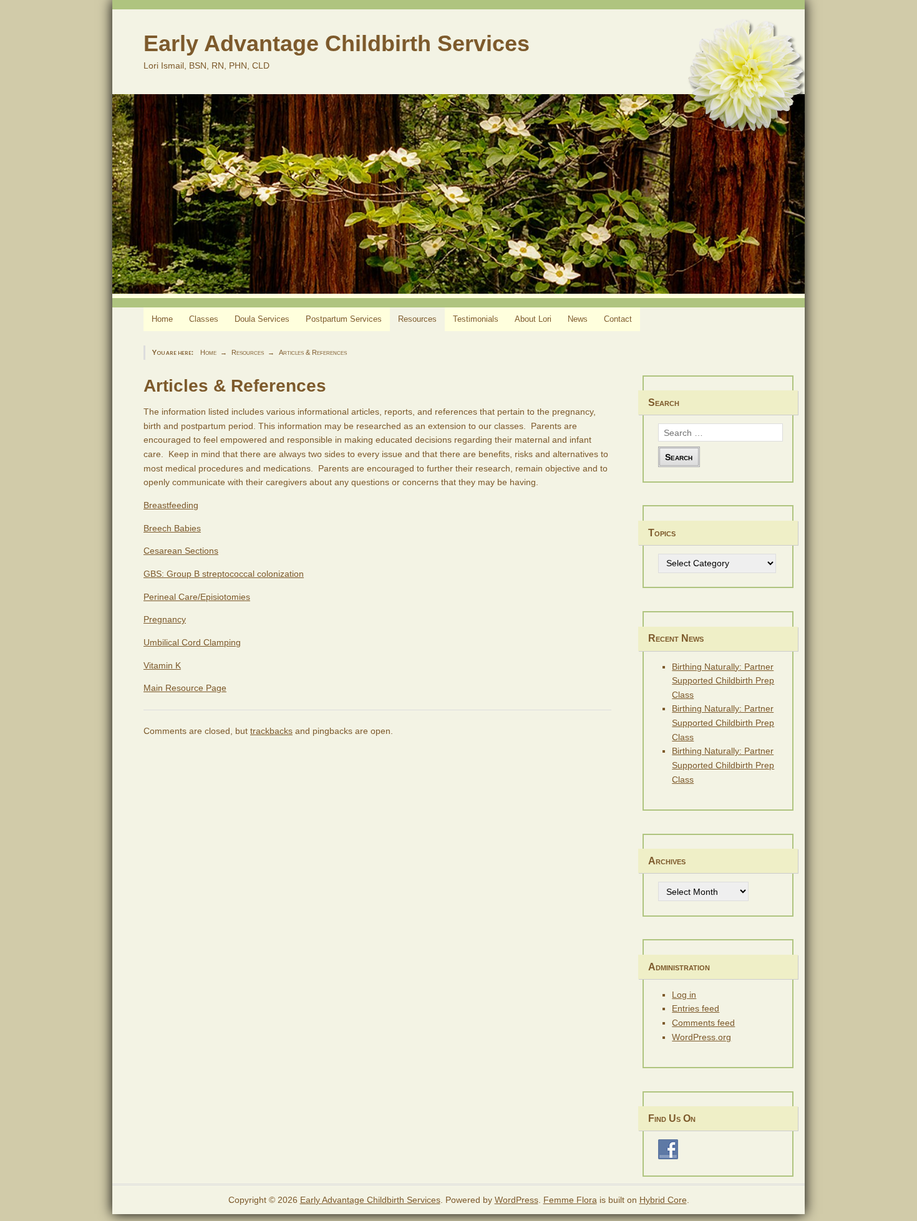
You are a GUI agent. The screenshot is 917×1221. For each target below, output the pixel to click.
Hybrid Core (663, 1200)
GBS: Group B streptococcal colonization (223, 574)
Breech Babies (172, 528)
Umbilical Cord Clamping (192, 642)
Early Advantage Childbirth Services (336, 43)
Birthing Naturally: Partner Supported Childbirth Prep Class (723, 681)
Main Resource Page (184, 688)
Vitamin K (162, 665)
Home (162, 319)
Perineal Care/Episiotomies (196, 597)
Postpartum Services (344, 319)
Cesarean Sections (180, 551)
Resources (417, 319)
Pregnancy (164, 619)
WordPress (516, 1200)
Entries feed (695, 1008)
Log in (684, 995)
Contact (618, 319)
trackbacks (271, 731)
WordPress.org (701, 1037)
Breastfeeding (170, 505)
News (578, 319)
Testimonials (475, 319)
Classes (203, 319)
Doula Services (262, 319)
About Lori (533, 319)
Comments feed (703, 1023)
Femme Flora (570, 1200)
